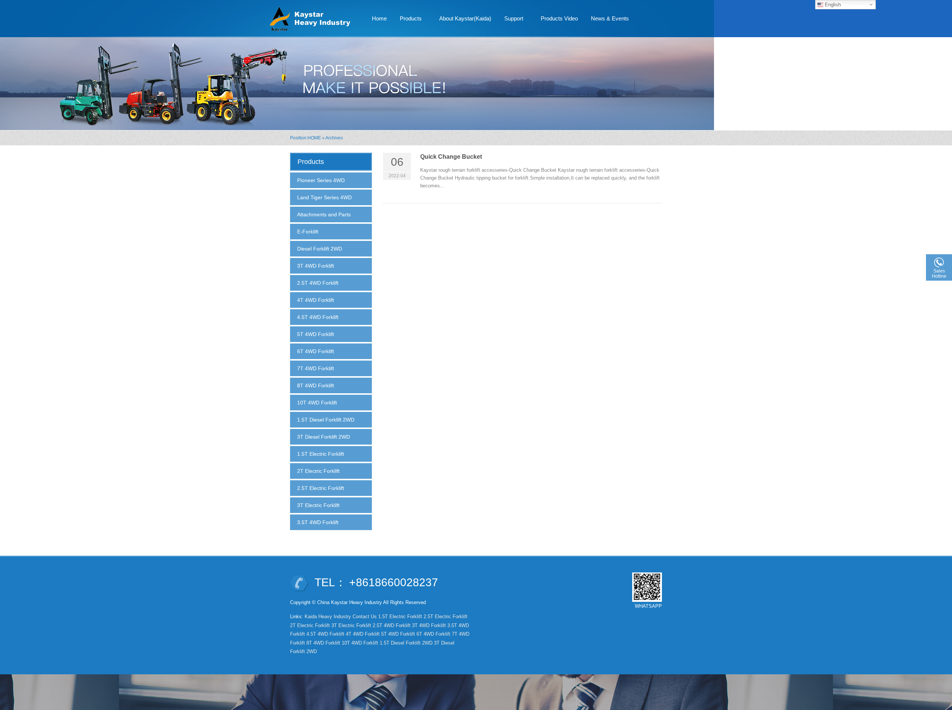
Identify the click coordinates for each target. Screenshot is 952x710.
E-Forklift (307, 232)
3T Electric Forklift (318, 505)
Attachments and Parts (324, 214)
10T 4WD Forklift (317, 403)
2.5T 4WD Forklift (317, 283)
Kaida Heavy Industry (328, 616)
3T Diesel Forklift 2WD (323, 437)
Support (511, 20)
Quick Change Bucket (451, 157)
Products (408, 20)
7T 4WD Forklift (315, 368)
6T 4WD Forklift (315, 351)
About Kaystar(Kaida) (465, 18)
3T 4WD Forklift (315, 266)
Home (379, 18)
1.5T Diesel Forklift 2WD (325, 420)
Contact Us (365, 616)
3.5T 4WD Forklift (317, 522)
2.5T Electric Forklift (320, 488)
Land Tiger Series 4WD (324, 197)
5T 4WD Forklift (315, 334)
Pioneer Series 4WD (321, 180)
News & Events (607, 20)
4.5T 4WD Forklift (317, 317)
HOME (314, 138)
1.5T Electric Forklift (320, 454)
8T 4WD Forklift (315, 385)
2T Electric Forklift (318, 471)
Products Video (559, 18)
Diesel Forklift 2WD (319, 249)
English (832, 4)
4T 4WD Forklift (315, 300)
